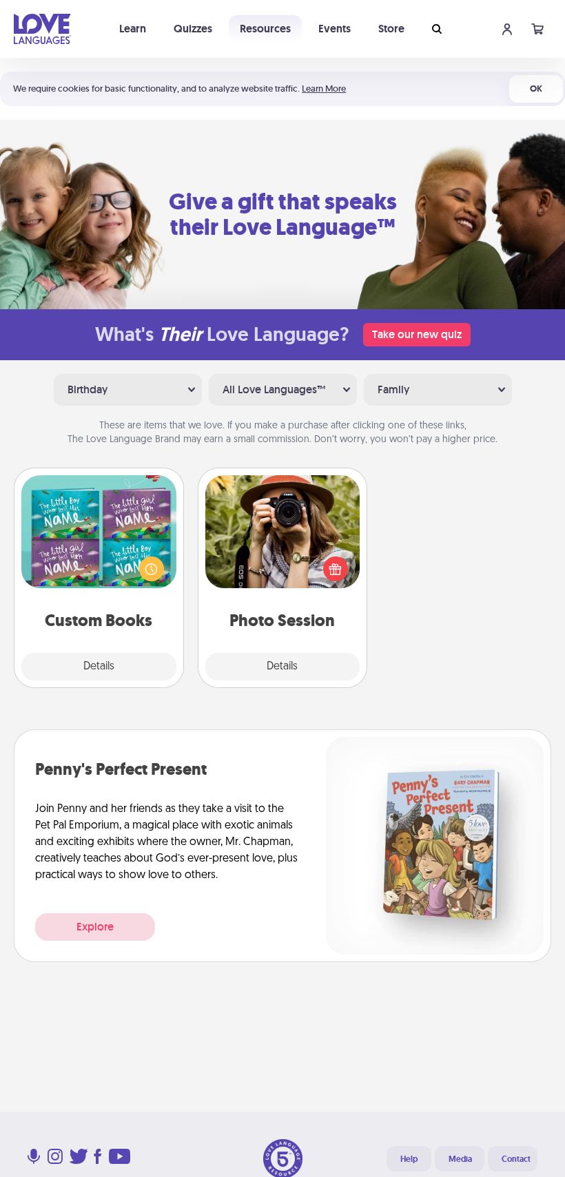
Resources (265, 28)
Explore (95, 926)
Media (460, 1159)
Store (391, 28)
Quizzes (193, 28)
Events (334, 28)
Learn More (324, 88)
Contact (516, 1159)
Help (409, 1159)
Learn (132, 28)
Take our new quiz (417, 334)
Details (98, 666)
